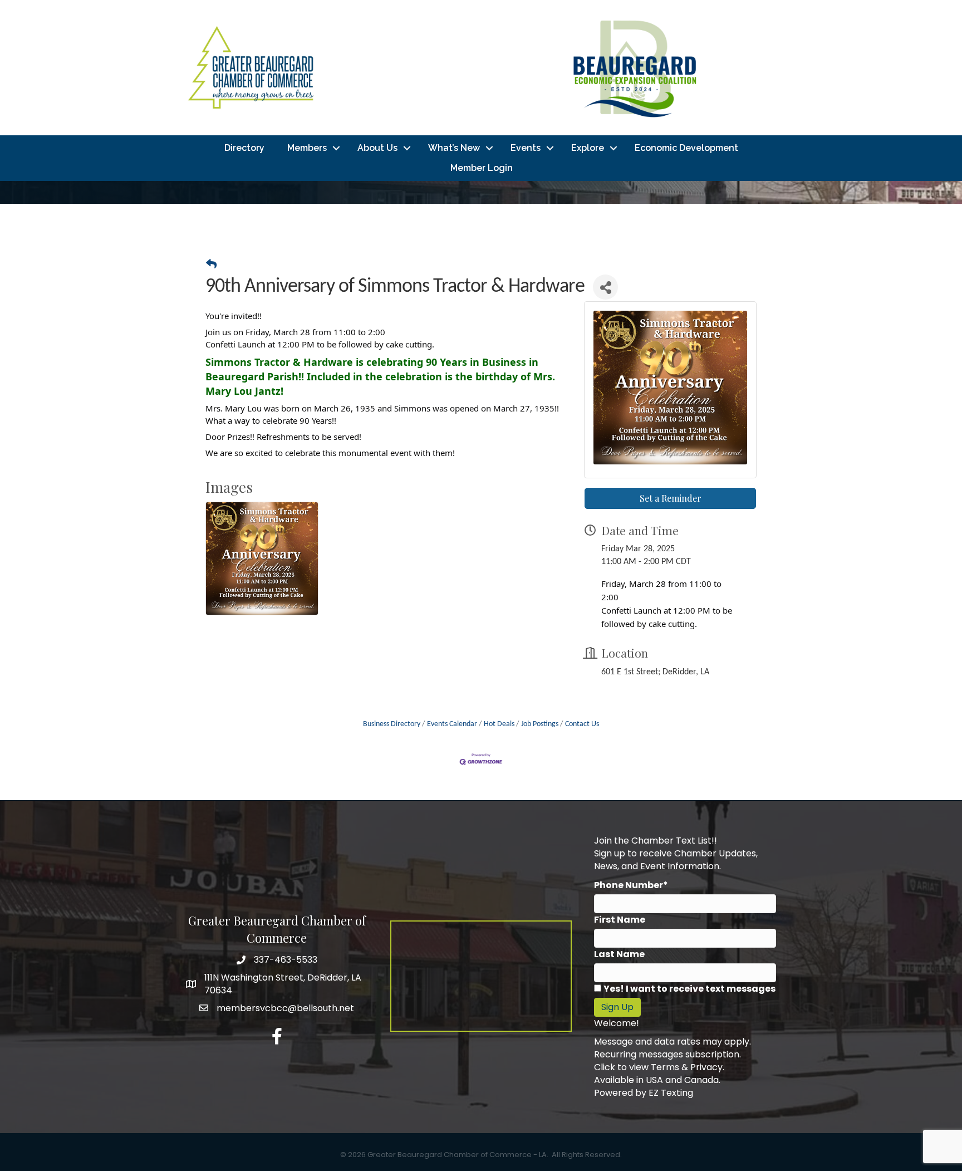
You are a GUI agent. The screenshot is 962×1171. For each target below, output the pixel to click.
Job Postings (539, 724)
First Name (619, 919)
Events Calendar (452, 724)
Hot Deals (499, 724)
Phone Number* (631, 885)
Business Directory (391, 724)
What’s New (454, 148)
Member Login (481, 168)
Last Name (619, 954)
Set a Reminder (670, 498)
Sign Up (617, 1007)
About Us (377, 148)
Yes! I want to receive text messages (689, 988)
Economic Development (686, 148)
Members (307, 148)
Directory (244, 148)
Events (526, 148)
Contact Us (582, 724)
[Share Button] (605, 287)
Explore (587, 148)
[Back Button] (211, 265)
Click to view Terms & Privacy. (659, 1067)
